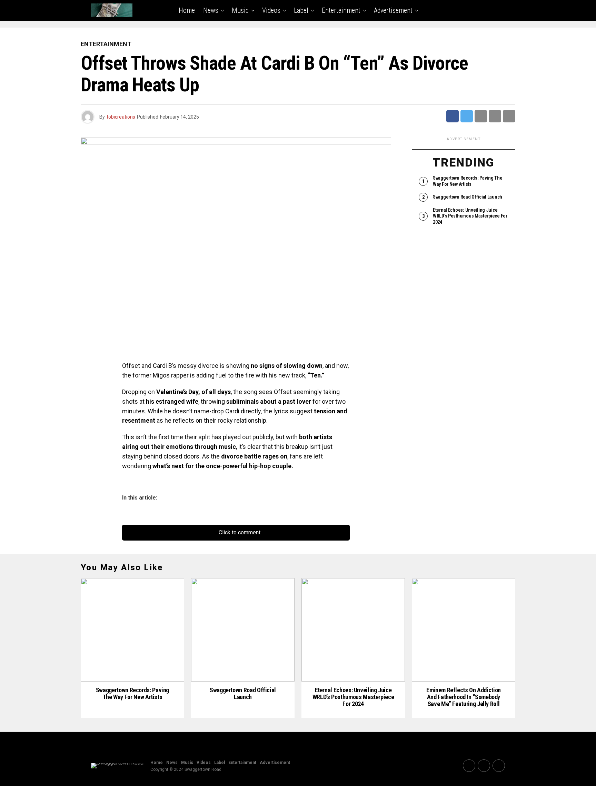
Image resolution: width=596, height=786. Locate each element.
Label (301, 10)
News (210, 10)
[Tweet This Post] (466, 116)
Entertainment (341, 10)
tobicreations (121, 117)
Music (240, 10)
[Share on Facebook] (452, 116)
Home (187, 10)
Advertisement (393, 10)
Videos (271, 10)
